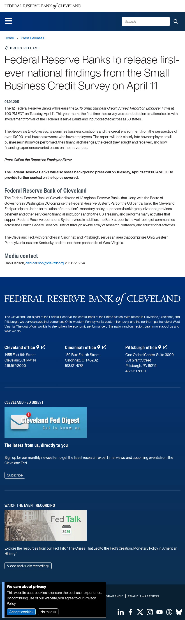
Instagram (149, 612)
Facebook (130, 612)
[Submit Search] (175, 21)
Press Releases (32, 38)
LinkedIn (120, 612)
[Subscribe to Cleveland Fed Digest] (46, 424)
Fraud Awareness (143, 596)
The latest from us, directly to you (36, 445)
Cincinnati (80, 347)
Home (9, 38)
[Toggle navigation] (9, 21)
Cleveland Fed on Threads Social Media (169, 612)
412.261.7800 (135, 371)
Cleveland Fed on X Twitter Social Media (140, 612)
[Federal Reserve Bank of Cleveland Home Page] (43, 6)
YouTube (159, 612)
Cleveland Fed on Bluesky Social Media (179, 612)
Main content (22, 2)
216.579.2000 (15, 365)
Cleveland (20, 347)
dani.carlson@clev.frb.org (44, 263)
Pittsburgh (141, 347)
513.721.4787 (74, 365)
